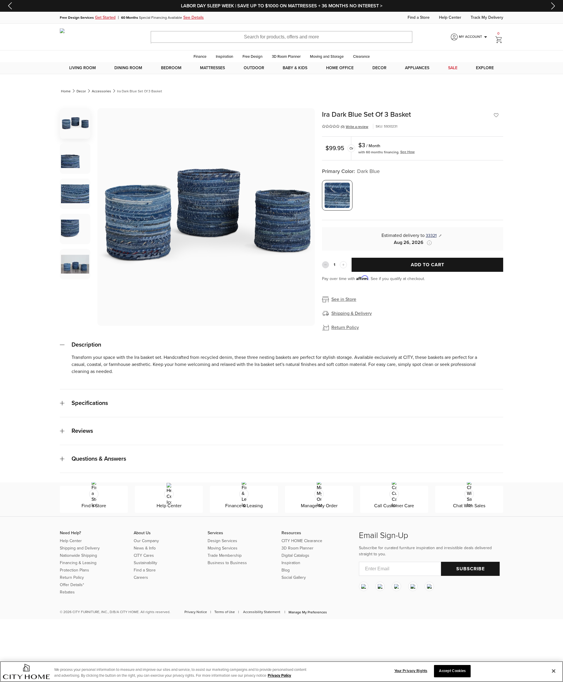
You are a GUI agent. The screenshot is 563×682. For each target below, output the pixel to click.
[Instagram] (363, 586)
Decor (379, 68)
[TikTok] (429, 586)
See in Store (343, 299)
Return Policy (345, 327)
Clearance (361, 56)
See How (407, 152)
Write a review (357, 127)
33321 (431, 235)
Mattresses (212, 68)
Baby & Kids (295, 68)
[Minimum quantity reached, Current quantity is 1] (325, 264)
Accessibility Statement (261, 612)
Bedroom (171, 68)
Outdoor (254, 68)
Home (66, 91)
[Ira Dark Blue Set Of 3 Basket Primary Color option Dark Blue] (337, 195)
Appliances (417, 68)
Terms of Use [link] (224, 612)
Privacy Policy (279, 675)
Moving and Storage (327, 56)
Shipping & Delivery (351, 313)
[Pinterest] (413, 586)
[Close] (553, 670)
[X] (396, 586)
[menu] (281, 68)
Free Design (252, 56)
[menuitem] (82, 68)
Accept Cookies (452, 671)
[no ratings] (331, 126)
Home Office (340, 68)
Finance (200, 56)
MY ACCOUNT (474, 36)
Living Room (82, 68)
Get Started (105, 17)
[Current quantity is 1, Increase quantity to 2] (343, 264)
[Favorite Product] (496, 115)
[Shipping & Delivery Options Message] (427, 242)
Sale (452, 68)
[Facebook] (380, 586)
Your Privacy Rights (410, 671)
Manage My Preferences (308, 612)
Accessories (101, 91)
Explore (485, 68)
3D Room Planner (286, 56)
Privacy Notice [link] (195, 612)
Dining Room (128, 68)
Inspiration (224, 56)
